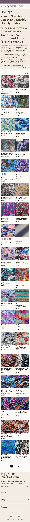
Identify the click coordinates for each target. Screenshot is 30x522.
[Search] (5, 6)
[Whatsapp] (22, 519)
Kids (11, 62)
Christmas (16, 59)
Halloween (22, 59)
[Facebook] (8, 519)
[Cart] (28, 6)
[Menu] (2, 6)
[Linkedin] (16, 519)
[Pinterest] (19, 519)
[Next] (21, 466)
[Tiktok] (14, 519)
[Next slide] (28, 1)
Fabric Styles (17, 513)
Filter (4, 73)
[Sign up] (27, 486)
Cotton (7, 62)
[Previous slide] (1, 1)
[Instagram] (11, 519)
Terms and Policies (15, 516)
